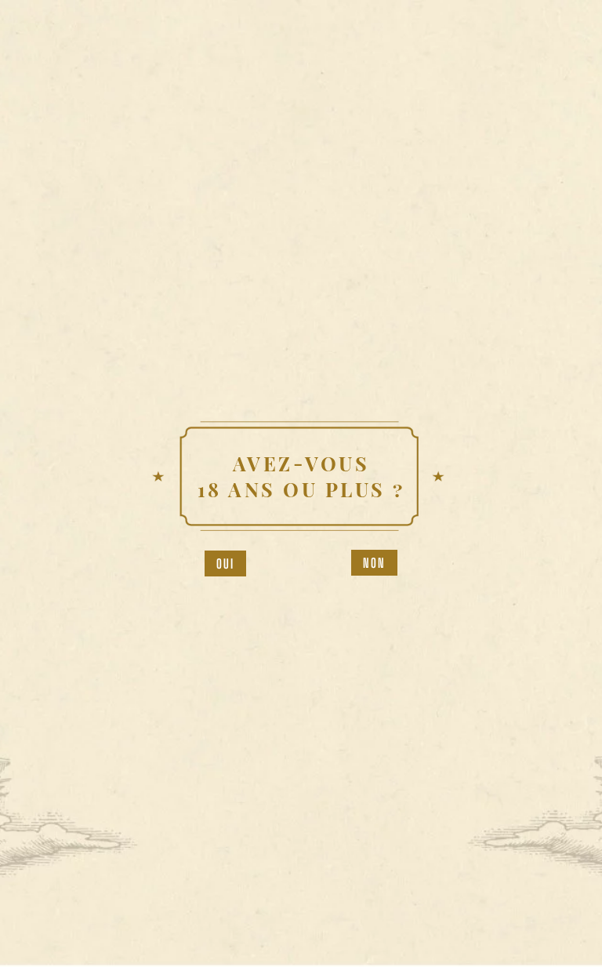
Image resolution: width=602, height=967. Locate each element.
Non (374, 562)
